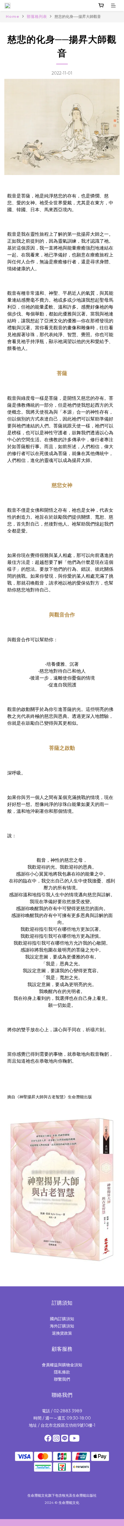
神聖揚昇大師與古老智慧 (41, 1096)
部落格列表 (37, 16)
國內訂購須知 (62, 1318)
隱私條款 (62, 1372)
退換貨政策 (62, 1333)
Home (12, 16)
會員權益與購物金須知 (62, 1364)
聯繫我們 (62, 1379)
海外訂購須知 (62, 1326)
